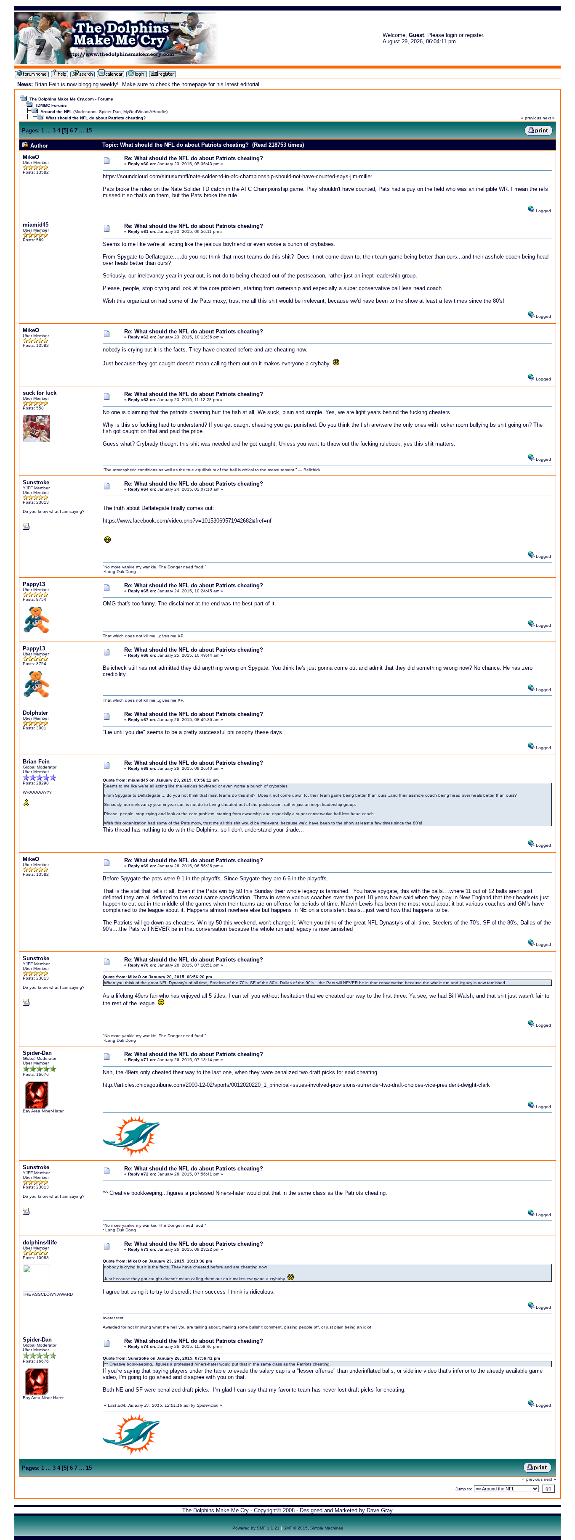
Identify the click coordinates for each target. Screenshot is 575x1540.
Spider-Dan (110, 111)
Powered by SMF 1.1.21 (256, 1528)
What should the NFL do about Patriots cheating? (96, 118)
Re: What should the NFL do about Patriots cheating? (193, 158)
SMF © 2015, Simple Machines (313, 1528)
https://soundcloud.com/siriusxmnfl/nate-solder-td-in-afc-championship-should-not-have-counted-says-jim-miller (237, 176)
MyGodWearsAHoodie (144, 111)
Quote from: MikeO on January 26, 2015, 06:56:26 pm (157, 977)
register (474, 35)
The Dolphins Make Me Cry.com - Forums (71, 99)
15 (89, 130)
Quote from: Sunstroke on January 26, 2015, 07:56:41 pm (161, 1358)
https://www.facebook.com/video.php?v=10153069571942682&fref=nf (187, 521)
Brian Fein (36, 761)
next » (549, 118)
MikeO (31, 157)
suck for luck (39, 393)
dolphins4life (40, 1242)
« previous (531, 118)
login (451, 35)
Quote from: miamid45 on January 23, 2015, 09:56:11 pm (161, 780)
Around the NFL (56, 111)
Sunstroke (36, 482)
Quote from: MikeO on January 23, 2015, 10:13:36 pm (157, 1261)
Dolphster (35, 713)
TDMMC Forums (51, 105)
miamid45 (35, 225)
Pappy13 (34, 584)
